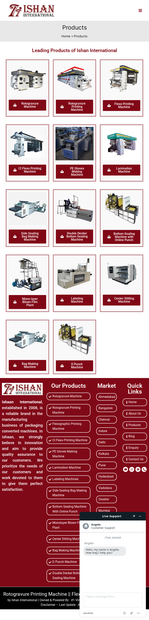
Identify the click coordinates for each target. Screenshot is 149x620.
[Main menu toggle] (140, 10)
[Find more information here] (112, 564)
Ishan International (24, 600)
